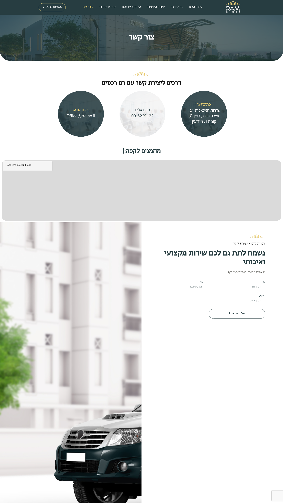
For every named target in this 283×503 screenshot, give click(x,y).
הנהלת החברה (107, 7)
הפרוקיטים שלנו (131, 7)
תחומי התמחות (156, 7)
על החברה (177, 7)
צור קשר (88, 7)
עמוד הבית (195, 7)
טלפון (201, 282)
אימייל (262, 296)
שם (263, 282)
